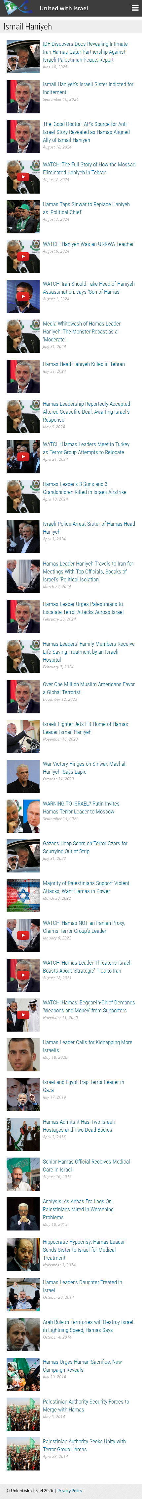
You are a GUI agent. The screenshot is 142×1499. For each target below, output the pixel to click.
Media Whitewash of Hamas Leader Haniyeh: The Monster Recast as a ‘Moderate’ (82, 331)
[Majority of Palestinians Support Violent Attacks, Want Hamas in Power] (23, 895)
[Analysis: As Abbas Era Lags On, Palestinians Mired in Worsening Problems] (23, 1213)
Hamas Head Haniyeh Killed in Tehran (84, 364)
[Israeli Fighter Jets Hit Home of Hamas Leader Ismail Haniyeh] (23, 736)
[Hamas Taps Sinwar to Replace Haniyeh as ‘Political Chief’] (23, 216)
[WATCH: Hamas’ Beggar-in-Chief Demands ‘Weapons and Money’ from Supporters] (23, 1014)
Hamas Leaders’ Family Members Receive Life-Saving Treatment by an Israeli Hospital (89, 651)
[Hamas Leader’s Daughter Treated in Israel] (23, 1294)
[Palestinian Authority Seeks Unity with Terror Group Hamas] (23, 1453)
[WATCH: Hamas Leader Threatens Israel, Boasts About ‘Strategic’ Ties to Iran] (23, 975)
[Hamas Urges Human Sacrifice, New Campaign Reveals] (23, 1374)
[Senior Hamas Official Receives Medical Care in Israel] (23, 1173)
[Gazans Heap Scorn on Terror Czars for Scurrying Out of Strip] (23, 855)
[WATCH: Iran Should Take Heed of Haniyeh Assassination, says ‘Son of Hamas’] (23, 296)
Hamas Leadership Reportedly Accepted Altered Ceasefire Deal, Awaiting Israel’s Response (86, 411)
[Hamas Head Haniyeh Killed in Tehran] (23, 376)
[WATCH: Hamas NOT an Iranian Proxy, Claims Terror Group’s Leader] (23, 935)
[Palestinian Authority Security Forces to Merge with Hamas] (23, 1413)
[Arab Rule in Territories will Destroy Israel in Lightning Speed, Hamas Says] (23, 1334)
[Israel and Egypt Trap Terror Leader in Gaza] (23, 1094)
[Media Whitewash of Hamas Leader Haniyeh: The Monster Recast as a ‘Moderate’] (23, 335)
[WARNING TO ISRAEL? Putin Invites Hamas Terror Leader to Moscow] (23, 815)
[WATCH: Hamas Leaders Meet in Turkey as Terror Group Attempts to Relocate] (23, 456)
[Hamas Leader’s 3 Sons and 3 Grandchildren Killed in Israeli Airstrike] (23, 496)
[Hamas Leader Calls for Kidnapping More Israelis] (23, 1054)
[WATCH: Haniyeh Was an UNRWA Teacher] (23, 256)
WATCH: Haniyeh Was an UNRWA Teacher (88, 244)
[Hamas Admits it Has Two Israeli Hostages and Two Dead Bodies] (23, 1134)
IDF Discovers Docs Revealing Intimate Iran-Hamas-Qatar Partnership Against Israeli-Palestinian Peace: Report (85, 51)
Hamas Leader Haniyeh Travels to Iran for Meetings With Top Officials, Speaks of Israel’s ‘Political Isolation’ (88, 571)
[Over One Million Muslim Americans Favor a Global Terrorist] (23, 696)
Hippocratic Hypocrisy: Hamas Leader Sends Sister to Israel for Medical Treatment (84, 1249)
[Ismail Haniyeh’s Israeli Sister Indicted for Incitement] (23, 96)
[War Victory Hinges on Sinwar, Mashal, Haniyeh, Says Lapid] (23, 776)
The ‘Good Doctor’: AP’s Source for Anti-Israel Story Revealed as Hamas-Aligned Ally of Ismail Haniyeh (86, 132)
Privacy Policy (69, 1490)
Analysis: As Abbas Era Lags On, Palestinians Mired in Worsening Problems (78, 1209)
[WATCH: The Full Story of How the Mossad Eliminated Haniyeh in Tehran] (23, 176)
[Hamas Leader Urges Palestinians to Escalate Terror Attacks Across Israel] (23, 616)
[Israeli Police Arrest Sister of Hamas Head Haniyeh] (23, 536)
